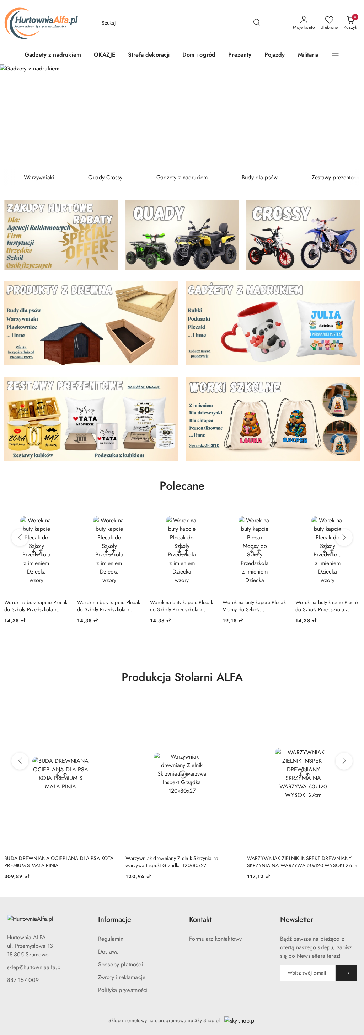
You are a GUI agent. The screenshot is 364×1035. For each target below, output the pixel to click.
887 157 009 (23, 980)
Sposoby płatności (120, 964)
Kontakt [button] (200, 919)
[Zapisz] (346, 973)
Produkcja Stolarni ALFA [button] (182, 677)
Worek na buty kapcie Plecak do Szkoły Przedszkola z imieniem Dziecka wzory (36, 606)
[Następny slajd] (348, 116)
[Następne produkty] (344, 537)
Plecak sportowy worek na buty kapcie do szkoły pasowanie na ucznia (324, 606)
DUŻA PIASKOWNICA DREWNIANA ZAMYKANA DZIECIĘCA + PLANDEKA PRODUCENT (301, 862)
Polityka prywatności (123, 990)
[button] (335, 55)
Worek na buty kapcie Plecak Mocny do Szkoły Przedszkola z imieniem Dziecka (181, 606)
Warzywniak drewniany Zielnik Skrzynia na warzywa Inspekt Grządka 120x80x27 (50, 862)
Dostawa (108, 951)
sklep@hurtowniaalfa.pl (34, 967)
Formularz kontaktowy (215, 939)
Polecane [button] (182, 485)
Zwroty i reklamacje (121, 977)
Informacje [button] (114, 919)
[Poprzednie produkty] (20, 537)
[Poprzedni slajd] (15, 116)
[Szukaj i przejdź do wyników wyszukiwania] (257, 23)
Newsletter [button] (296, 919)
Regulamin (110, 939)
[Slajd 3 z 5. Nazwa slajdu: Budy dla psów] (182, 116)
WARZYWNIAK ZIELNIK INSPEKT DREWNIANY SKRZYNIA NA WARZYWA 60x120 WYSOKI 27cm (180, 862)
